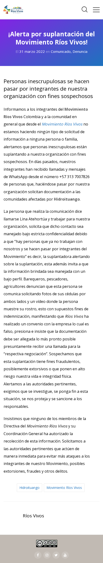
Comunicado (61, 51)
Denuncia (80, 51)
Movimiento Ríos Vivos (64, 487)
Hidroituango (29, 487)
